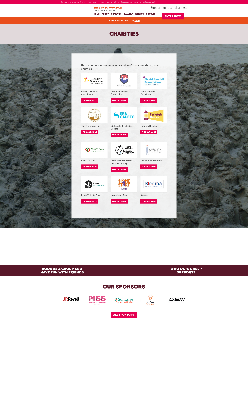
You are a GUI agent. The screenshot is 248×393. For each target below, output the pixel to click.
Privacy (116, 360)
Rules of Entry (129, 360)
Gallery (128, 14)
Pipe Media (132, 387)
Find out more (90, 100)
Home (96, 14)
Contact (150, 14)
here (137, 20)
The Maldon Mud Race (71, 17)
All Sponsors (123, 314)
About (105, 14)
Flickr (110, 374)
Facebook (128, 374)
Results (139, 14)
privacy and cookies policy (146, 2)
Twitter (119, 374)
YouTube (137, 374)
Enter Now (173, 16)
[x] (186, 2)
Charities (116, 14)
